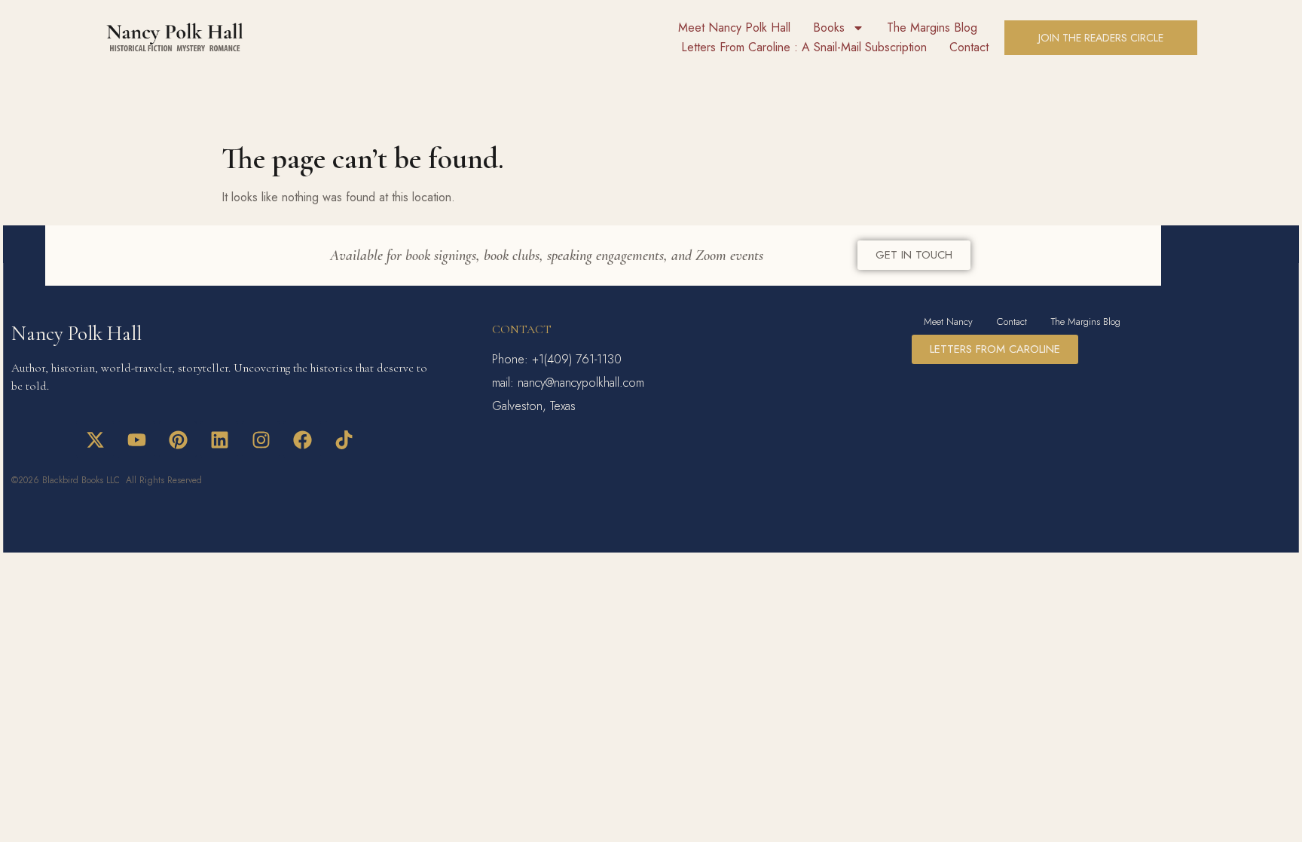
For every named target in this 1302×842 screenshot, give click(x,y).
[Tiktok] (343, 439)
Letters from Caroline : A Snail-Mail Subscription (804, 47)
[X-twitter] (95, 439)
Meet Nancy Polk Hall (734, 27)
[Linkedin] (219, 439)
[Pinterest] (178, 439)
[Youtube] (136, 439)
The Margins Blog (932, 27)
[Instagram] (261, 439)
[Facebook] (302, 439)
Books (829, 27)
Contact (969, 47)
